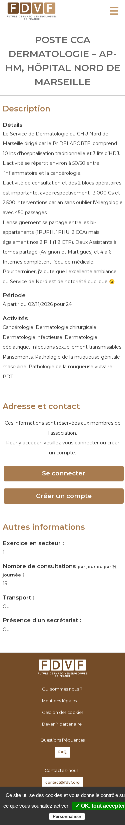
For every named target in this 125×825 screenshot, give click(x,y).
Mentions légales (59, 700)
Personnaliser (67, 816)
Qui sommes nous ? (62, 689)
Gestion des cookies (62, 712)
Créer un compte (64, 496)
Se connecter (63, 473)
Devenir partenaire (62, 724)
